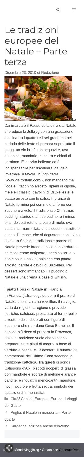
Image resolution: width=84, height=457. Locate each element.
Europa (56, 399)
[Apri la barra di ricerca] (58, 10)
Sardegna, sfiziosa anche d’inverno (40, 426)
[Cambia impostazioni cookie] (8, 448)
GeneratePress (70, 450)
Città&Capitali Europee (29, 399)
